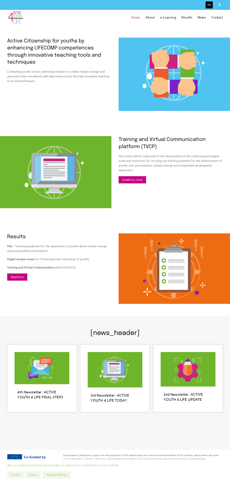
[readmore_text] (132, 179)
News (202, 17)
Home (135, 17)
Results (186, 17)
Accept (15, 474)
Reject (33, 474)
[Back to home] (16, 17)
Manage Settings (56, 474)
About (150, 17)
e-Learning (168, 17)
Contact (217, 17)
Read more (17, 277)
